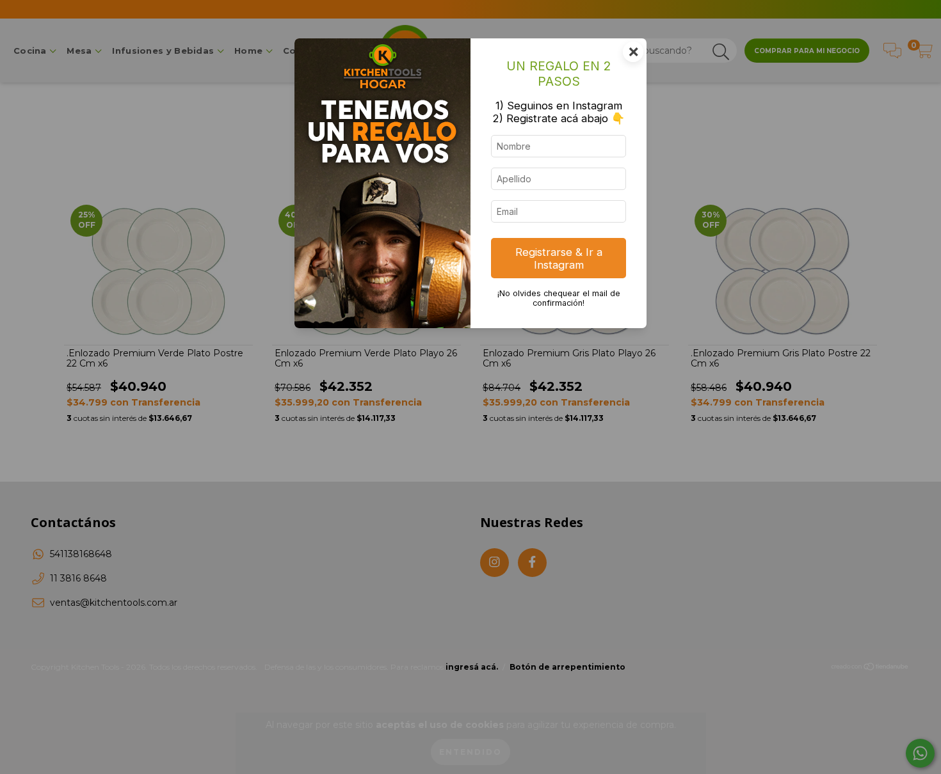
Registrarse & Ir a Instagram (558, 258)
